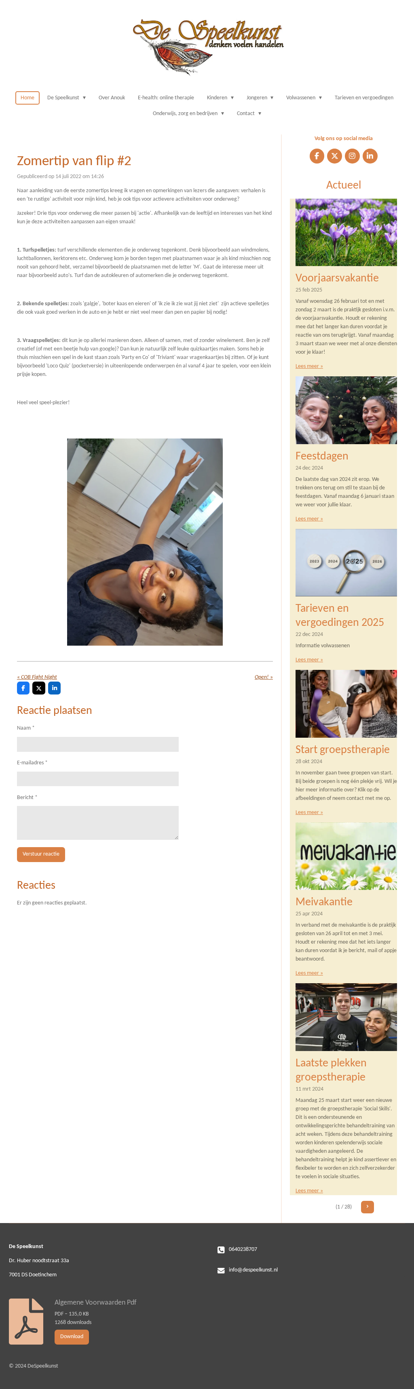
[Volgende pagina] (367, 1207)
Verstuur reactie (41, 854)
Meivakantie (324, 902)
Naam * (26, 728)
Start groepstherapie (343, 750)
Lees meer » (309, 366)
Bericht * (27, 798)
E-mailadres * (32, 763)
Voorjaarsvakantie (337, 278)
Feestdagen (322, 456)
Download (71, 1337)
